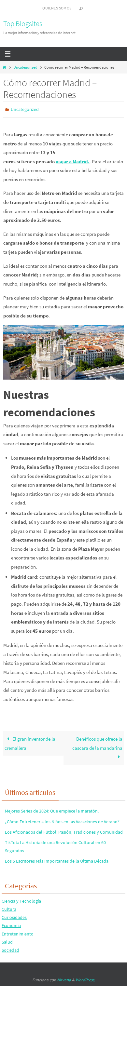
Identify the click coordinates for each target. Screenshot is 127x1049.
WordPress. (85, 978)
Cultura (9, 908)
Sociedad (10, 948)
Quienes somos (56, 8)
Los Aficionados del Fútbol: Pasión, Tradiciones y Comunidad (64, 830)
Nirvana (64, 978)
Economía (11, 924)
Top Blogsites (22, 23)
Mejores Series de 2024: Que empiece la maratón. (52, 810)
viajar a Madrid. (73, 160)
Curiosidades (14, 916)
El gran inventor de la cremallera (30, 742)
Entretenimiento (18, 932)
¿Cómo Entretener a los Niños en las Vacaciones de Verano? (62, 820)
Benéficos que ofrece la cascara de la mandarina (97, 742)
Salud (7, 940)
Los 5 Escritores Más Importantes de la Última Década (56, 860)
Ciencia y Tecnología (21, 899)
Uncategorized (25, 67)
